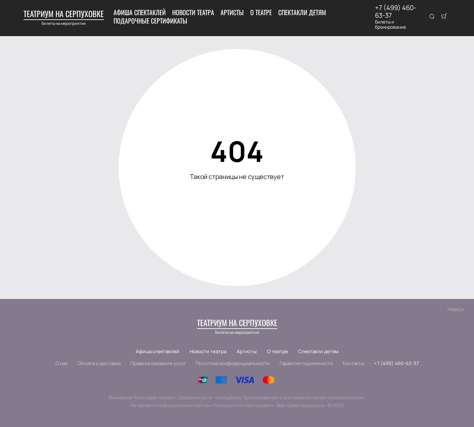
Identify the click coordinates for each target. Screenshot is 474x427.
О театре (261, 12)
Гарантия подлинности (306, 363)
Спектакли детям (302, 12)
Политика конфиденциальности (233, 363)
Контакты (353, 363)
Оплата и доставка (99, 363)
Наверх (456, 309)
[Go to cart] (444, 16)
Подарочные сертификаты (150, 21)
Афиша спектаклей (140, 12)
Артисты (232, 12)
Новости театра (193, 12)
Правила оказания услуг (158, 363)
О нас (61, 363)
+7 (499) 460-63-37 (395, 11)
